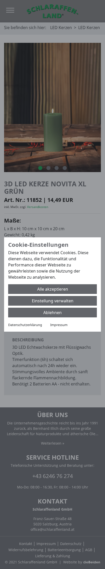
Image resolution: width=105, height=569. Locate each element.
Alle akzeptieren (52, 289)
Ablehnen (52, 312)
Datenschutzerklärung (25, 325)
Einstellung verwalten (52, 301)
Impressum (59, 325)
